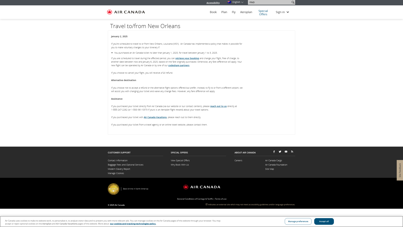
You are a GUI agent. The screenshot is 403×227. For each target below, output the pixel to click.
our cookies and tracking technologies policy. (133, 223)
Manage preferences (298, 221)
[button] (293, 2)
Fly (234, 12)
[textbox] (269, 2)
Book (213, 12)
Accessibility (213, 2)
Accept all (324, 221)
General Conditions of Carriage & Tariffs (195, 199)
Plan (224, 12)
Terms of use (221, 199)
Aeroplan (246, 12)
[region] (201, 221)
